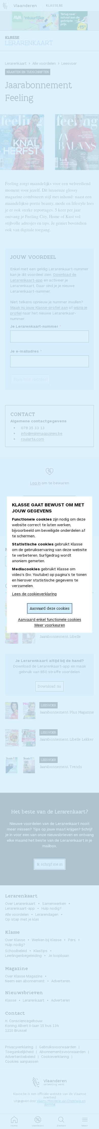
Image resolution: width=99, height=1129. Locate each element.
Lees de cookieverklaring (34, 593)
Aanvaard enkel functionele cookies (49, 619)
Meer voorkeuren (49, 625)
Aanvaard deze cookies (50, 608)
